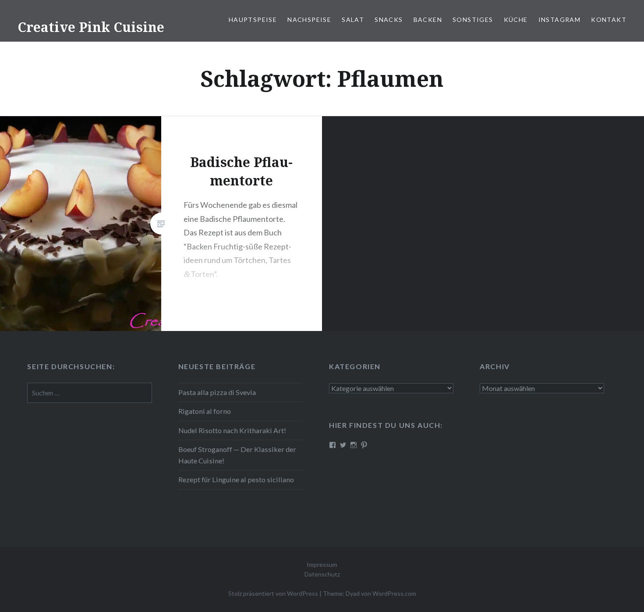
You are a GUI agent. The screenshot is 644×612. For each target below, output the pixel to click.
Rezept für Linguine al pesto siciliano (236, 479)
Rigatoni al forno (204, 411)
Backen (428, 19)
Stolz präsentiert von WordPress (273, 593)
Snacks (389, 19)
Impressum (322, 564)
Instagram (559, 19)
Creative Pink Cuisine (91, 27)
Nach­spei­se (309, 19)
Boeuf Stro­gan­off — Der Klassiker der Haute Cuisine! (237, 455)
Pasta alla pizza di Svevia (217, 392)
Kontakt (608, 19)
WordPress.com (394, 593)
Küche (516, 19)
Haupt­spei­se (253, 19)
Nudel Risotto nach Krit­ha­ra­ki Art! (232, 430)
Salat (353, 19)
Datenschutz (322, 574)
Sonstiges (473, 19)
